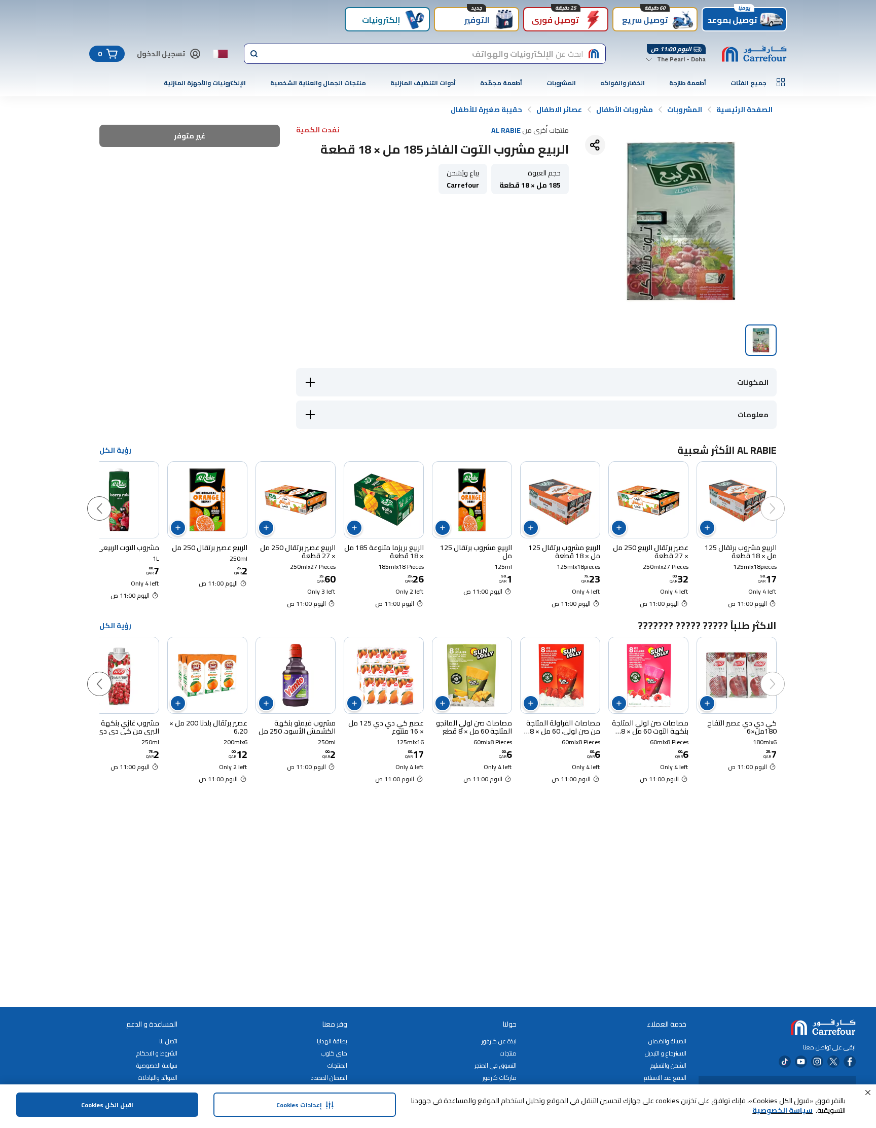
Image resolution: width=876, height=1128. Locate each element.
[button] (868, 1092)
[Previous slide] (783, 498)
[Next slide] (109, 498)
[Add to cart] (707, 528)
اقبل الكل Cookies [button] (107, 1105)
